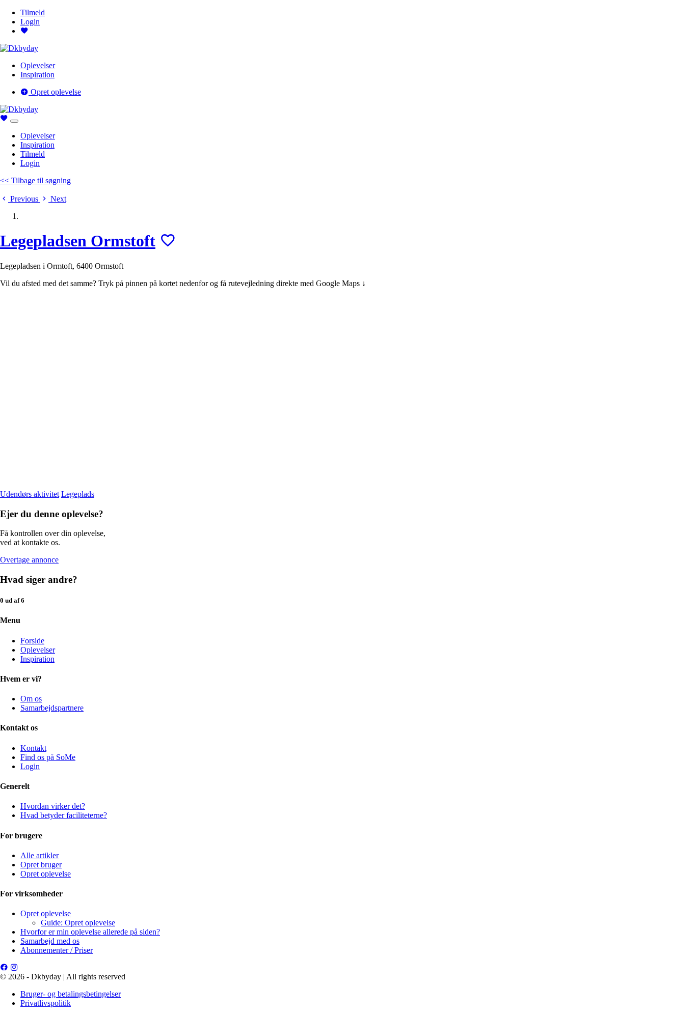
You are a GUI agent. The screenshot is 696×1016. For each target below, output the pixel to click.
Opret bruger (41, 864)
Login (30, 21)
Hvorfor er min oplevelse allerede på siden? (90, 931)
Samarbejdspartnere (52, 707)
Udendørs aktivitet (29, 494)
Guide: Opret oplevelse (78, 922)
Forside (32, 640)
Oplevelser (37, 65)
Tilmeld (32, 12)
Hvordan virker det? (52, 806)
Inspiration (37, 74)
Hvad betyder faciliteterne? (63, 815)
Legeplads (77, 494)
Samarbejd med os (49, 941)
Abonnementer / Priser (56, 950)
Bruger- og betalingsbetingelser (70, 994)
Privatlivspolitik (45, 1003)
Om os (31, 698)
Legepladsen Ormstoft (77, 241)
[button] (20, 198)
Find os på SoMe (47, 757)
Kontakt (33, 748)
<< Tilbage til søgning (35, 180)
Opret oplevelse (55, 92)
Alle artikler (39, 855)
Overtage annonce (29, 559)
